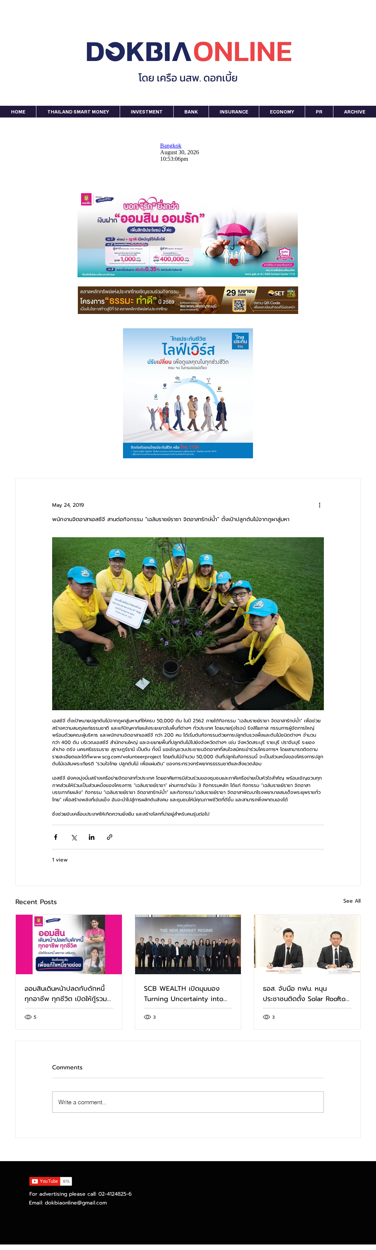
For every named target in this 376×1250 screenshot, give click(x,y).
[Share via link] (109, 837)
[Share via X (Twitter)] (73, 837)
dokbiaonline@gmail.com (76, 1203)
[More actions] (319, 505)
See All (352, 901)
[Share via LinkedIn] (91, 837)
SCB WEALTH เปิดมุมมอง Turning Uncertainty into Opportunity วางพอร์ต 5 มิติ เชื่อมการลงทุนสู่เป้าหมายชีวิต (187, 993)
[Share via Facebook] (55, 837)
